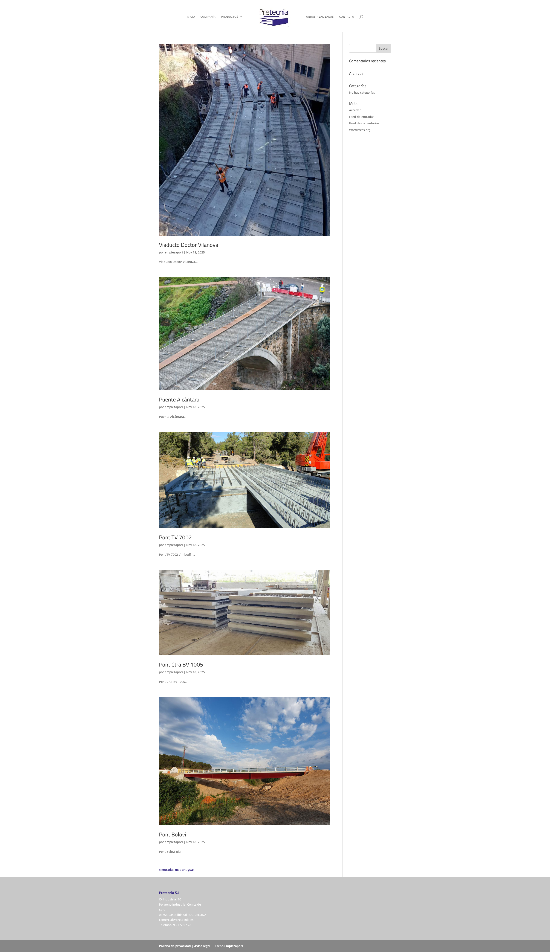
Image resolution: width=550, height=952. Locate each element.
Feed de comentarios (364, 123)
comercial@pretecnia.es (176, 920)
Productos (229, 17)
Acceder (355, 110)
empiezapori (174, 252)
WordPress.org (359, 130)
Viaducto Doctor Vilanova (188, 245)
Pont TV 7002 (175, 537)
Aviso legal (202, 946)
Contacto (346, 17)
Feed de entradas (361, 117)
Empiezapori (233, 946)
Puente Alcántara (179, 399)
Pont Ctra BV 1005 (181, 664)
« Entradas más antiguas (176, 870)
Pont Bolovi (172, 834)
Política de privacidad (175, 946)
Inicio (190, 17)
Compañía (208, 17)
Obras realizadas (320, 17)
